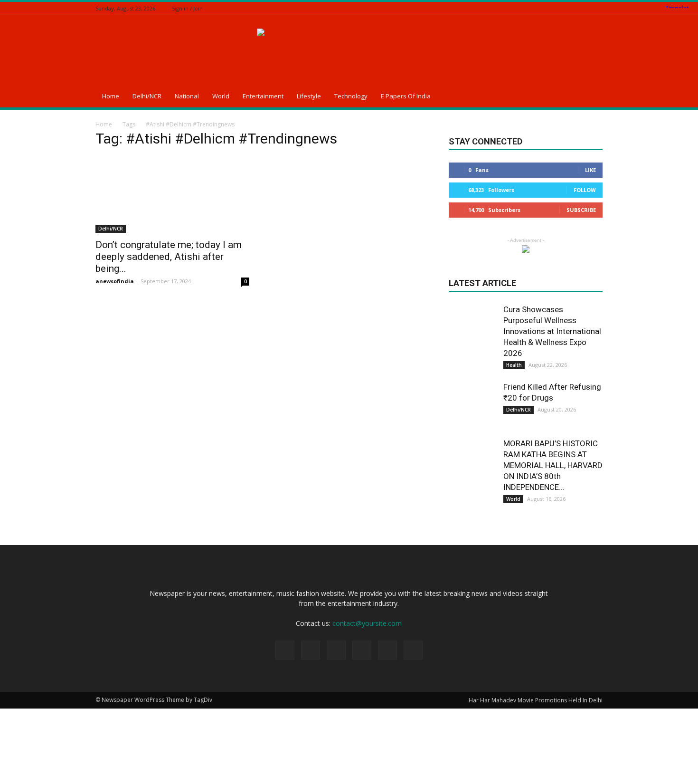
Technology (351, 96)
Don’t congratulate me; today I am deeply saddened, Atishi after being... (168, 256)
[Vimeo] (585, 8)
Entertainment (263, 96)
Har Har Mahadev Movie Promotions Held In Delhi (536, 700)
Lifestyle (309, 96)
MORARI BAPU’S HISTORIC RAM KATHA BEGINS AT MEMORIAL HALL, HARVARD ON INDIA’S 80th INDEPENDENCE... (553, 465)
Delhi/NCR (146, 96)
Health (514, 365)
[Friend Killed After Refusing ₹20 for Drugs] (472, 405)
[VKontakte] (597, 8)
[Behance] (538, 8)
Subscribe (581, 209)
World (220, 96)
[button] (591, 97)
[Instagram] (562, 8)
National (187, 96)
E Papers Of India (406, 96)
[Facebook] (550, 8)
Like (590, 169)
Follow (585, 189)
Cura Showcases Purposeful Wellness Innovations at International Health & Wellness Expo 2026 (552, 331)
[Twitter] (573, 8)
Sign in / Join (187, 8)
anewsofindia (114, 281)
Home (110, 96)
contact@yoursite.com (367, 623)
